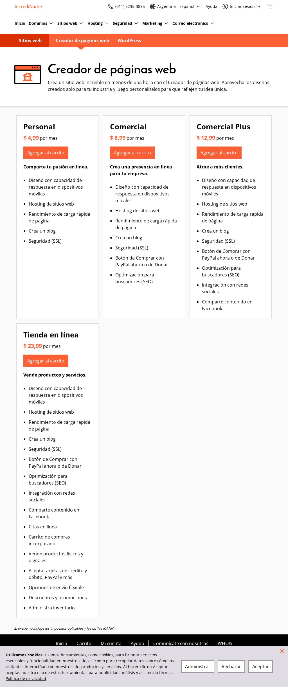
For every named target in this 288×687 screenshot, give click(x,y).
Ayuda (137, 643)
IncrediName (28, 6)
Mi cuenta (111, 643)
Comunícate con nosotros (180, 643)
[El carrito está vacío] (270, 6)
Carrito (83, 643)
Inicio (61, 643)
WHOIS (225, 643)
